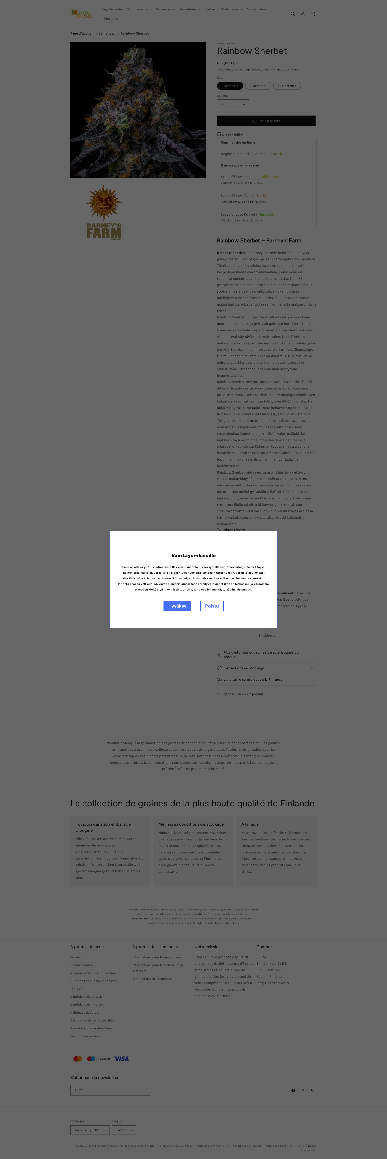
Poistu (212, 606)
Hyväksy (177, 606)
